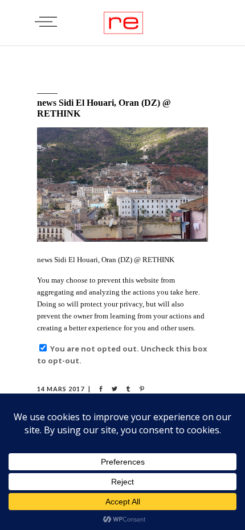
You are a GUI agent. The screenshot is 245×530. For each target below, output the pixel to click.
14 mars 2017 (60, 388)
